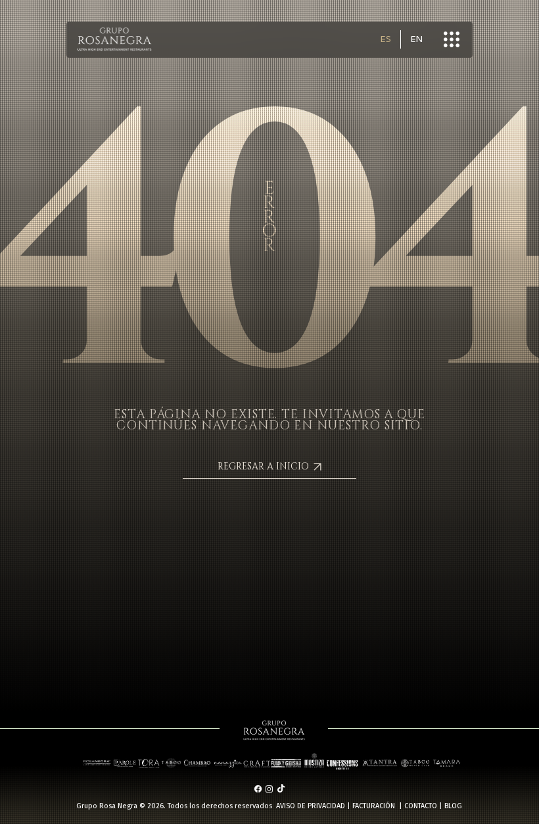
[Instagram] (269, 789)
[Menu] (452, 39)
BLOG (453, 806)
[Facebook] (258, 789)
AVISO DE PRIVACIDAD (310, 806)
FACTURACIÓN (373, 806)
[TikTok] (281, 789)
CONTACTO (420, 806)
